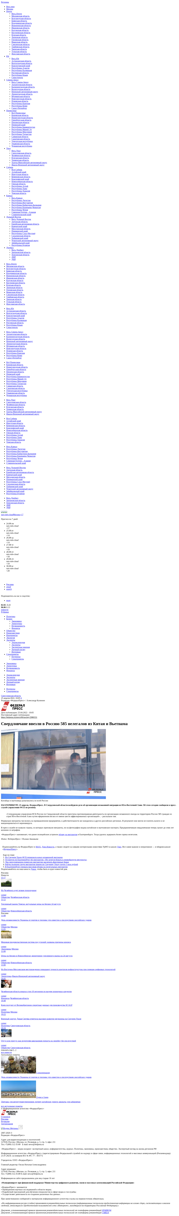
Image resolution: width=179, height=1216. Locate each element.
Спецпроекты (12, 654)
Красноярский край (20, 179)
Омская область (19, 184)
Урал (8, 148)
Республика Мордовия (22, 132)
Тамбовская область (20, 47)
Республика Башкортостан (23, 127)
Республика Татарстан (22, 134)
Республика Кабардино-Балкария (26, 205)
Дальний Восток (13, 217)
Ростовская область (20, 73)
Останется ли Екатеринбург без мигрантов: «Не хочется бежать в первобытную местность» (46, 860)
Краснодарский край (21, 66)
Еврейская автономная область (25, 224)
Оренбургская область (21, 120)
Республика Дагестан (21, 200)
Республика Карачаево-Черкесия (26, 207)
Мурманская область (21, 96)
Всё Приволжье (19, 113)
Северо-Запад (12, 80)
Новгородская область (21, 99)
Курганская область (20, 158)
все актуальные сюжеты (12, 1106)
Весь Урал (16, 151)
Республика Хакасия (21, 191)
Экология (10, 638)
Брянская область (19, 21)
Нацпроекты (12, 635)
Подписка (16, 657)
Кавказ (9, 196)
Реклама (10, 584)
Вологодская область (21, 89)
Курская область (19, 35)
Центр (9, 11)
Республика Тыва (19, 188)
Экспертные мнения (21, 647)
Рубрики (5, 612)
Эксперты (10, 640)
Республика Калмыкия (22, 70)
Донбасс (10, 248)
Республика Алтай (20, 186)
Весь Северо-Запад (20, 82)
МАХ (38, 847)
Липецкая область (20, 37)
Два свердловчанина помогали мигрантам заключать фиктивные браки (37, 862)
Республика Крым (20, 75)
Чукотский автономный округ (25, 240)
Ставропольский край (21, 214)
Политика (10, 616)
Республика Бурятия (21, 245)
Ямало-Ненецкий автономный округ (28, 165)
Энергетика (17, 623)
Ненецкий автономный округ (25, 92)
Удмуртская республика (22, 141)
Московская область (20, 16)
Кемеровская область (21, 177)
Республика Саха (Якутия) (23, 233)
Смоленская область (21, 44)
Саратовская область (21, 139)
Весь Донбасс (18, 250)
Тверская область (19, 49)
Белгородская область (21, 18)
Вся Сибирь (17, 170)
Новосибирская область (22, 181)
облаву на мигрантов (68, 834)
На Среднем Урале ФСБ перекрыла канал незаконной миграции (34, 857)
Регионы (5, 2)
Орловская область (20, 40)
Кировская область (20, 115)
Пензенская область (20, 122)
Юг (7, 56)
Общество (10, 631)
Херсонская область (20, 255)
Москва (9, 9)
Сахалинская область (21, 236)
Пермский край (18, 125)
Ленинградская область (22, 94)
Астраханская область (21, 61)
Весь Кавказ (17, 198)
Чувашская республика (22, 146)
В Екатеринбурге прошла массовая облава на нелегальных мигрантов (36, 867)
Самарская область (20, 136)
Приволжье (11, 110)
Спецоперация (43, 1073)
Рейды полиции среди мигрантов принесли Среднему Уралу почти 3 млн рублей (41, 864)
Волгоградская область (22, 63)
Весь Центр (17, 14)
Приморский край (20, 231)
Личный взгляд (18, 649)
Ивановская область (20, 28)
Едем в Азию (42, 1097)
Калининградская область (23, 87)
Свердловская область (21, 153)
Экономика (17, 621)
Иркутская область (20, 174)
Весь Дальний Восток (21, 219)
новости (4, 610)
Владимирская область (22, 23)
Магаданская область (21, 229)
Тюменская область (20, 160)
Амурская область (20, 222)
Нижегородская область (22, 118)
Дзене (33, 869)
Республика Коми (19, 106)
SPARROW (106, 1210)
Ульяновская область (21, 144)
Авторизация (7, 1124)
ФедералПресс (9, 849)
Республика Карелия (21, 103)
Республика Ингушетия (22, 203)
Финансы (16, 628)
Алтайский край (19, 172)
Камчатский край (19, 226)
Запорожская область (21, 252)
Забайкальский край (21, 243)
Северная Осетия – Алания (24, 212)
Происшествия (13, 633)
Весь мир (10, 7)
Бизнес (9, 619)
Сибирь (9, 167)
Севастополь (17, 77)
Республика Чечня (20, 210)
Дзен (119, 847)
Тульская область (19, 51)
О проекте (5, 1117)
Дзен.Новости (48, 847)
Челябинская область (21, 155)
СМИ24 (105, 1213)
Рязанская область (20, 42)
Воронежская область (21, 25)
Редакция (5, 1121)
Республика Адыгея (20, 68)
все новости (6, 1052)
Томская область (19, 193)
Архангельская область (22, 84)
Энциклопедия (18, 642)
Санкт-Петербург (19, 108)
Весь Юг (15, 58)
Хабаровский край (20, 238)
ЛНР (14, 257)
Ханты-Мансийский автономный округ (29, 162)
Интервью (16, 652)
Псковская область (20, 101)
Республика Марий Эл (22, 129)
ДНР (14, 259)
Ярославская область (21, 54)
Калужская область (20, 30)
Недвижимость (18, 626)
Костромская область (21, 33)
